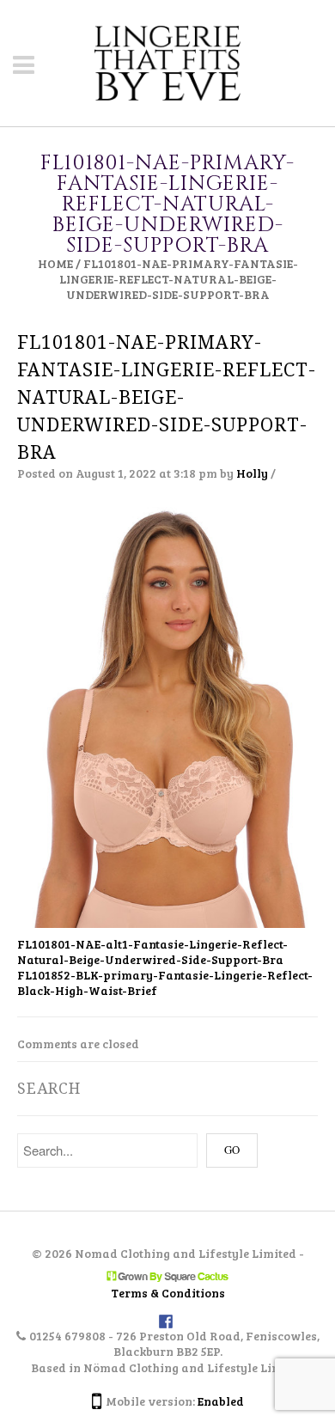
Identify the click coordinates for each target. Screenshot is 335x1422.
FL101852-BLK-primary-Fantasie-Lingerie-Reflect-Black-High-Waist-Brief (165, 982)
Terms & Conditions (168, 1293)
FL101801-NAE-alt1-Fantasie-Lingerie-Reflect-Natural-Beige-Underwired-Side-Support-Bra (152, 951)
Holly (252, 473)
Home (55, 263)
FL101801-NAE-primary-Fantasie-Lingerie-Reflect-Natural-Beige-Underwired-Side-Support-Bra (166, 397)
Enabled (221, 1401)
